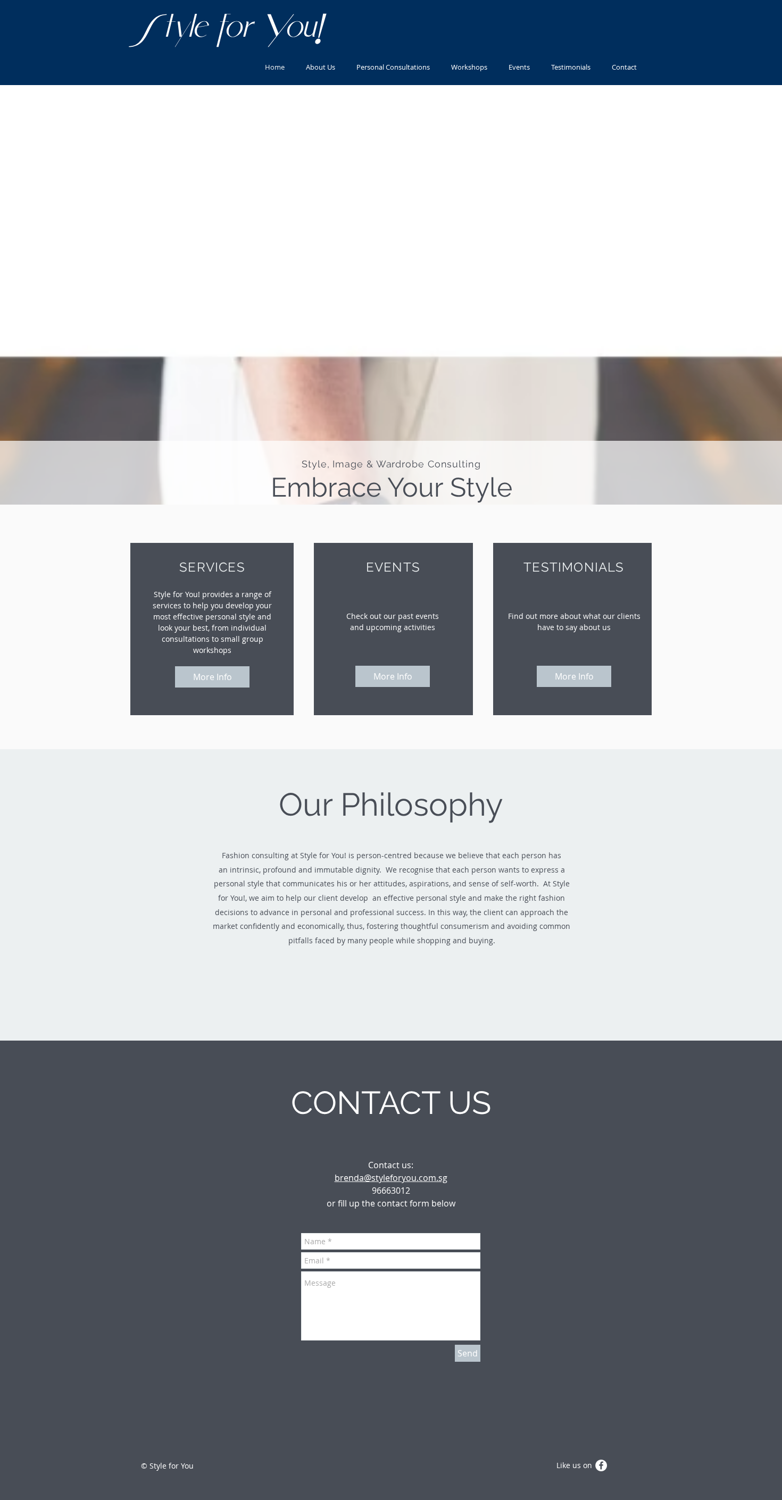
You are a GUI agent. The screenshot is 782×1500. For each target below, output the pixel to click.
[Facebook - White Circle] (601, 1465)
